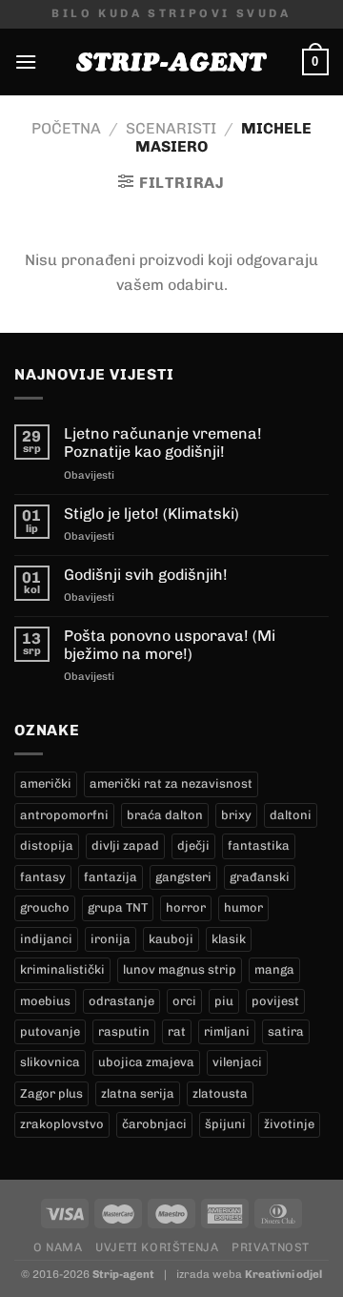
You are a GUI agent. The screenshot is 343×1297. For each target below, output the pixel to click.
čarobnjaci (154, 1124)
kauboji (171, 939)
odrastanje (121, 1001)
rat (177, 1031)
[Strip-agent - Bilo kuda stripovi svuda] (171, 62)
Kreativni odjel (283, 1274)
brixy (236, 815)
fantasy (43, 877)
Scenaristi (171, 128)
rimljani (227, 1031)
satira (286, 1031)
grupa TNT (118, 907)
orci (184, 1001)
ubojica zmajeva (146, 1062)
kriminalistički (62, 969)
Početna (66, 128)
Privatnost (271, 1247)
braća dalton (165, 815)
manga (274, 969)
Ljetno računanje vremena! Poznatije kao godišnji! (163, 442)
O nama (58, 1247)
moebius (45, 1001)
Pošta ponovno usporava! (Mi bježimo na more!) (169, 645)
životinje (289, 1124)
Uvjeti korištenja (156, 1247)
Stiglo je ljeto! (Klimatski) (151, 513)
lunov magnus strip (179, 969)
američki (45, 783)
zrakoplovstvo (62, 1124)
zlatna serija (137, 1093)
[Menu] (25, 61)
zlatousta (220, 1093)
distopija (46, 845)
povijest (275, 1001)
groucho (45, 907)
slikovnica (50, 1062)
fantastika (259, 845)
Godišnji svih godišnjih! (146, 575)
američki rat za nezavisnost (171, 783)
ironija (111, 939)
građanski (260, 877)
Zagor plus (51, 1093)
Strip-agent (123, 1274)
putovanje (50, 1031)
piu (223, 1001)
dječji (193, 845)
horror (186, 907)
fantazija (110, 877)
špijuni (225, 1124)
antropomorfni (64, 815)
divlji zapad (125, 845)
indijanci (46, 939)
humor (243, 907)
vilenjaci (237, 1062)
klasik (229, 939)
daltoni (291, 815)
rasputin (124, 1031)
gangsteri (183, 877)
